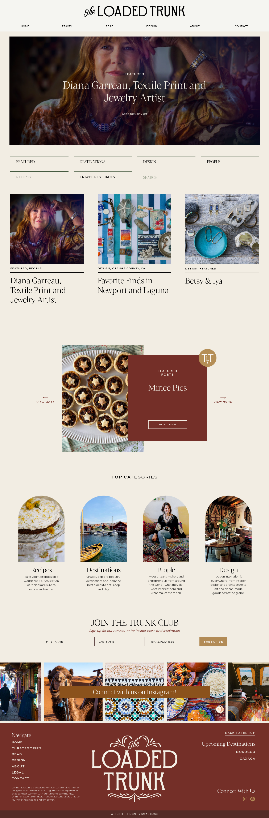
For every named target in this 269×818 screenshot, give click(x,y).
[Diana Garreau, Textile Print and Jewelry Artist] (47, 229)
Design (104, 268)
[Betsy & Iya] (222, 229)
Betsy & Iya (203, 280)
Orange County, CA (128, 268)
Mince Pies (167, 387)
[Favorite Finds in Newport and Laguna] (134, 229)
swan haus (149, 814)
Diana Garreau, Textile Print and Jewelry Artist (134, 91)
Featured (18, 268)
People (35, 268)
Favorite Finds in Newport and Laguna (133, 284)
